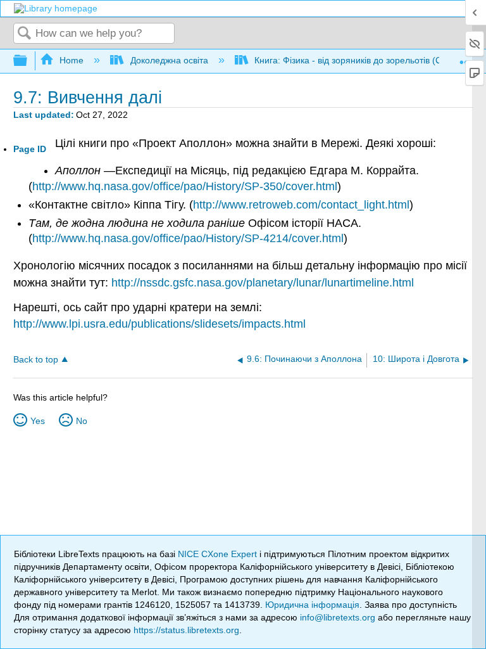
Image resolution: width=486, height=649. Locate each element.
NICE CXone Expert (218, 554)
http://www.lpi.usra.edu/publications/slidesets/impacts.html (159, 324)
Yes (37, 421)
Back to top (35, 359)
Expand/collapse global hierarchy (28, 61)
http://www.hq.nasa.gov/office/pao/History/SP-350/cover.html (184, 186)
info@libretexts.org (337, 617)
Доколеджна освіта (169, 60)
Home (71, 60)
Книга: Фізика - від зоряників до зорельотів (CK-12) (359, 60)
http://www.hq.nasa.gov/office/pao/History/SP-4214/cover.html (188, 238)
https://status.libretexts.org (186, 630)
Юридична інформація (312, 605)
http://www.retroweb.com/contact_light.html (301, 204)
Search (24, 34)
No (81, 421)
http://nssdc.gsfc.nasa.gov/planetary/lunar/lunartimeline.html (262, 282)
